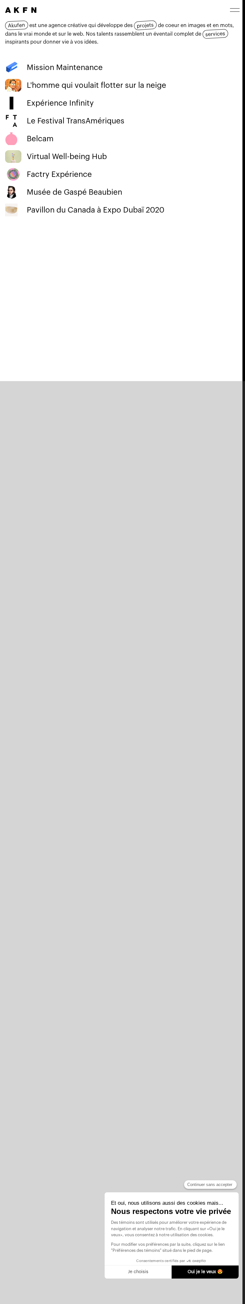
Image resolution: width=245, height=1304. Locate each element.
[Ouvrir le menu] (235, 10)
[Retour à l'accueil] (20, 10)
